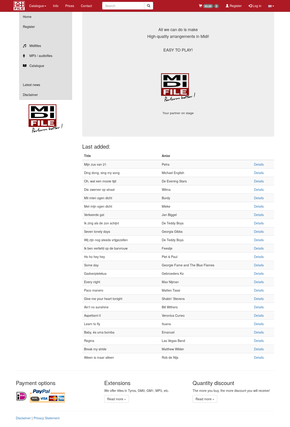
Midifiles (35, 45)
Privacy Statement (47, 418)
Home (27, 16)
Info (55, 5)
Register (235, 5)
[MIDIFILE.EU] (19, 5)
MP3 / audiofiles (40, 55)
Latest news (31, 84)
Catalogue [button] (36, 5)
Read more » (116, 399)
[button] (271, 5)
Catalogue (36, 65)
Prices (69, 5)
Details (259, 164)
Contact (86, 5)
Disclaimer (30, 94)
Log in (256, 5)
